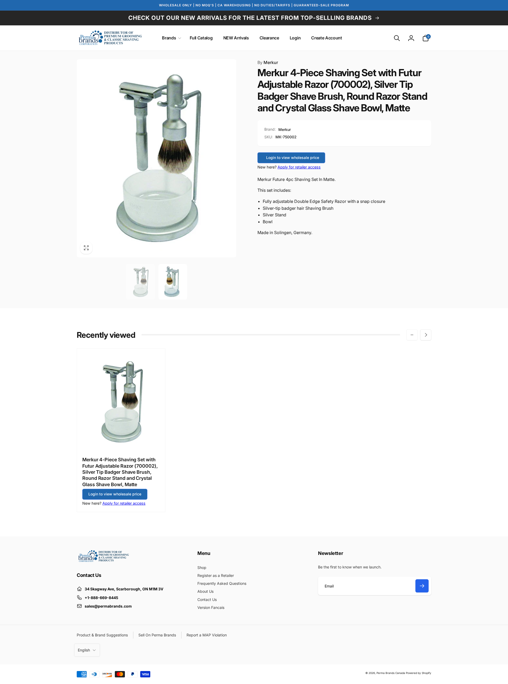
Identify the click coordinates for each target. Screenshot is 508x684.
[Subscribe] (422, 585)
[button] (170, 38)
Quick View (121, 439)
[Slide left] (412, 334)
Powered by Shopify (418, 672)
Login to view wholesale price (292, 157)
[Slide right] (425, 334)
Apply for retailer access (299, 167)
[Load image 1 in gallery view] (140, 282)
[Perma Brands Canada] (103, 560)
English (84, 650)
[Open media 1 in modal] (156, 158)
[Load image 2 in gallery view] (172, 282)
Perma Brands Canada (391, 672)
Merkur (267, 62)
